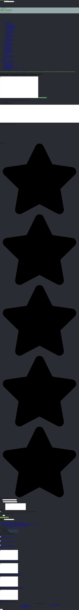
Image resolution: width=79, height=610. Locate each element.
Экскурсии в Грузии (8, 45)
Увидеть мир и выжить (55, 605)
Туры (3, 54)
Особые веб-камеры (8, 69)
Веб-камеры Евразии (8, 68)
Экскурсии (4, 42)
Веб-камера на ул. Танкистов (13, 529)
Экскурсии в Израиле (8, 46)
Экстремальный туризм (8, 40)
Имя (1, 499)
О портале (25, 604)
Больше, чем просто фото (55, 604)
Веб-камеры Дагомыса (42, 97)
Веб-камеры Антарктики (8, 65)
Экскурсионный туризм (8, 22)
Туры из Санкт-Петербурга (9, 56)
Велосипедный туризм (10, 35)
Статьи (3, 21)
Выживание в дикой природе (9, 27)
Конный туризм (9, 38)
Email (1, 501)
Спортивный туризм (8, 33)
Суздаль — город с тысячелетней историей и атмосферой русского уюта (15, 526)
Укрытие (8, 32)
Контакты (4, 59)
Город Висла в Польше (12, 530)
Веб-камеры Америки (8, 64)
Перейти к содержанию (4, 0)
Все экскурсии (7, 53)
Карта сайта (25, 608)
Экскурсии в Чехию (8, 52)
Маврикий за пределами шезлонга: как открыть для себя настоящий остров (16, 523)
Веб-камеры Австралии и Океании (10, 63)
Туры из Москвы (7, 55)
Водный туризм (9, 36)
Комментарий (2, 509)
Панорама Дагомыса (4, 600)
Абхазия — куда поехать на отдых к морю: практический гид (13, 522)
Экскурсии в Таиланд (8, 49)
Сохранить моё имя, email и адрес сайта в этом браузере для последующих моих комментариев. (18, 511)
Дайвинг (8, 41)
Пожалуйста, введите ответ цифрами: (7, 513)
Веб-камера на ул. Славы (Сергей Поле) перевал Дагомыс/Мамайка (12, 587)
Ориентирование (9, 30)
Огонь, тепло (8, 29)
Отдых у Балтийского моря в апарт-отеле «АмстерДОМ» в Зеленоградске (15, 525)
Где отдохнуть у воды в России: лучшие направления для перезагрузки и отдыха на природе (19, 524)
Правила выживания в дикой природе (13, 31)
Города (7, 24)
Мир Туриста (6, 10)
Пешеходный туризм (10, 39)
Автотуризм (8, 34)
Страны (7, 23)
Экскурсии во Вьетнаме (8, 44)
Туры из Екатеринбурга (8, 58)
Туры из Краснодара (8, 57)
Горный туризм (9, 37)
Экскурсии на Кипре (8, 47)
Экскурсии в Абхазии (8, 43)
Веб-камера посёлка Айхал (15, 531)
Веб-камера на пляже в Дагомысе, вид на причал (9, 560)
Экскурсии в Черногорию (9, 51)
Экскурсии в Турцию (8, 50)
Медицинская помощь (10, 28)
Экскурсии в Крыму (8, 48)
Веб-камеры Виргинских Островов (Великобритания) (14, 67)
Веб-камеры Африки (8, 66)
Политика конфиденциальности (25, 605)
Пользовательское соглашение (25, 606)
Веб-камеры (4, 62)
